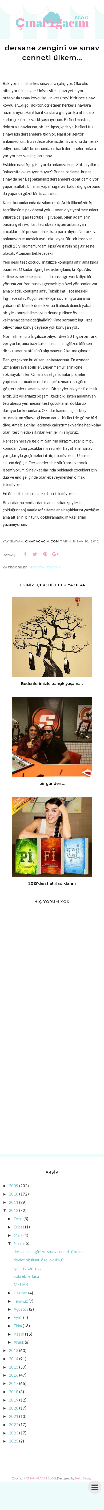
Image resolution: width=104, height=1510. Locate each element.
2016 (13, 1375)
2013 (13, 1350)
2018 (13, 1391)
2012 (13, 1210)
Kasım (19, 1334)
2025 (13, 1440)
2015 (13, 1367)
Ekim (18, 1325)
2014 (13, 1358)
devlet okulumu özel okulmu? (39, 1259)
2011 (13, 1202)
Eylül (18, 1317)
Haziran (20, 1292)
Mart (18, 1235)
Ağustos (21, 1309)
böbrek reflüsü (26, 1276)
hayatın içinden (45, 567)
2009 (13, 1185)
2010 (13, 1193)
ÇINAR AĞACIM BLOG (41, 1478)
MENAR (21, 1284)
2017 (13, 1383)
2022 (13, 1424)
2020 (13, 1408)
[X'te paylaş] (35, 554)
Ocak (18, 1218)
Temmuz (21, 1301)
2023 (13, 1432)
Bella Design (84, 1478)
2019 (13, 1399)
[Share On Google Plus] (55, 554)
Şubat (19, 1226)
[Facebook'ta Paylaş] (25, 554)
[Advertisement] (52, 1093)
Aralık (19, 1342)
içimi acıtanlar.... (27, 1268)
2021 (13, 1416)
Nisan (19, 1243)
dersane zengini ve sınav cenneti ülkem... (49, 1251)
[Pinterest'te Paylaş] (45, 554)
